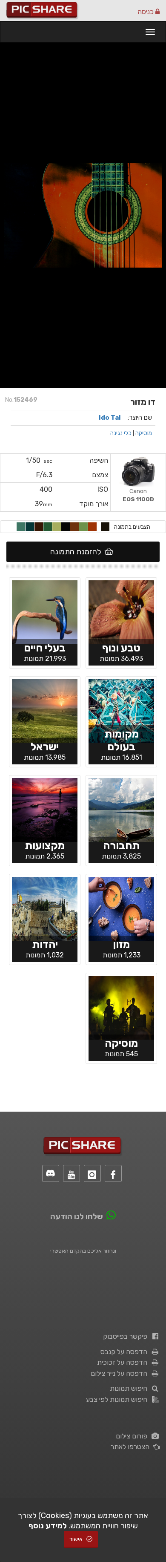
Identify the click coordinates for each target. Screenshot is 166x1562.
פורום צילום (133, 1436)
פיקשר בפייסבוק (127, 1336)
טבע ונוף (121, 648)
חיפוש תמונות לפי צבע (118, 1399)
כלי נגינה (121, 432)
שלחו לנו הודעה (76, 1216)
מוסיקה (143, 432)
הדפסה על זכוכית (124, 1362)
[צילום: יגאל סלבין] (121, 710)
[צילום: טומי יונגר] (121, 1007)
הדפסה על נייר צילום (121, 1373)
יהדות (45, 944)
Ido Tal (110, 417)
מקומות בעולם (121, 740)
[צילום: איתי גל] (44, 809)
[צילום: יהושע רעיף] (121, 611)
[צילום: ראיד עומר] (44, 710)
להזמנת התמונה (77, 551)
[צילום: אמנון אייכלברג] (44, 611)
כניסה (146, 12)
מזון (121, 944)
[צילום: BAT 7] (121, 908)
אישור (76, 1539)
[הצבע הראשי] (105, 526)
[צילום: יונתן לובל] (44, 908)
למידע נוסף (48, 1525)
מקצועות (45, 845)
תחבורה (121, 845)
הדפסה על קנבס (125, 1352)
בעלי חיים (45, 648)
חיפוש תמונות (130, 1388)
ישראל (45, 747)
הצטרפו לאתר (132, 1447)
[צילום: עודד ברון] (121, 809)
